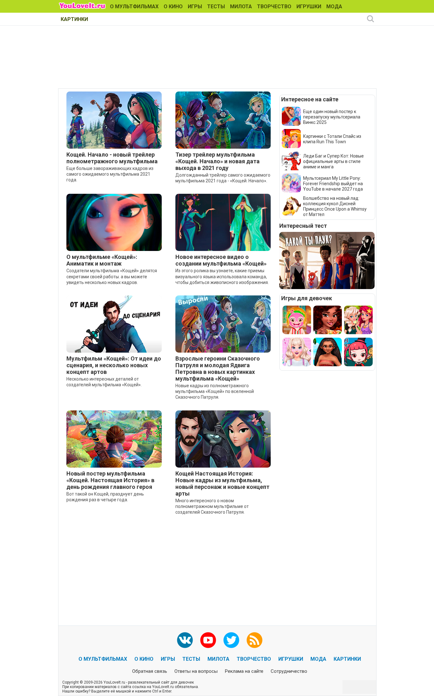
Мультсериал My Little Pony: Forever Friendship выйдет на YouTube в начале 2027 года (333, 184)
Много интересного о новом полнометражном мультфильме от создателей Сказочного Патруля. (212, 506)
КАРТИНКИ (74, 19)
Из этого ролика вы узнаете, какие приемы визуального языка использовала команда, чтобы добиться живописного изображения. (222, 276)
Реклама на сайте (244, 671)
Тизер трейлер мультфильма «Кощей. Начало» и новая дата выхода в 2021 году (217, 161)
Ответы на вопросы (196, 671)
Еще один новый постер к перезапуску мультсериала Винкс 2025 (331, 117)
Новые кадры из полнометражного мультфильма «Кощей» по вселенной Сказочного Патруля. (214, 391)
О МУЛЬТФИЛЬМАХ (134, 6)
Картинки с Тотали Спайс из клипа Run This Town (332, 139)
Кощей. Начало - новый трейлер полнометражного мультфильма (112, 158)
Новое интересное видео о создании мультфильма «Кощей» (221, 260)
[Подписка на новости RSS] (254, 640)
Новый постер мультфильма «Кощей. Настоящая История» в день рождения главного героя (110, 480)
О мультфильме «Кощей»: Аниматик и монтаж (101, 260)
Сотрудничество (289, 671)
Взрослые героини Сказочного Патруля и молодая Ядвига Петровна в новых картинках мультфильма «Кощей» (217, 368)
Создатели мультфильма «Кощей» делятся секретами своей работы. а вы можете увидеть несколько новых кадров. (111, 276)
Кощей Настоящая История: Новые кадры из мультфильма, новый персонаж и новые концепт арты (222, 483)
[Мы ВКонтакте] (185, 640)
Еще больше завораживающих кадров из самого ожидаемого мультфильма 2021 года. (109, 174)
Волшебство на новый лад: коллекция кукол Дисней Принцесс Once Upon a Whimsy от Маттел (335, 206)
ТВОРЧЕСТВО (274, 6)
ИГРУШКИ (308, 6)
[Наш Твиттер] (231, 640)
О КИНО (173, 6)
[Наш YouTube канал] (208, 640)
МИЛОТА (241, 6)
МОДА (334, 6)
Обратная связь (149, 671)
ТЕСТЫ (216, 6)
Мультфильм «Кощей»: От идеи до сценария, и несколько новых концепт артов (113, 365)
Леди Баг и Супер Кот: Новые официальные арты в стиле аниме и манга (333, 161)
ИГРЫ (195, 6)
